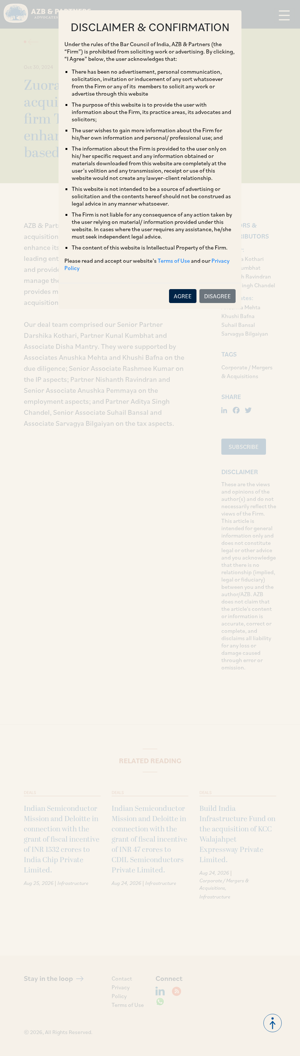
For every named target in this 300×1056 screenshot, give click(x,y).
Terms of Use (174, 260)
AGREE (183, 296)
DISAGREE (217, 296)
